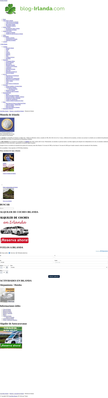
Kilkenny (8, 54)
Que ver (5, 74)
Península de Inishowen (11, 71)
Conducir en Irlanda (10, 32)
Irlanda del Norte (7, 92)
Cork (7, 50)
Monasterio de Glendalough (12, 75)
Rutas (4, 102)
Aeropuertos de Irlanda (11, 29)
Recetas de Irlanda (13, 88)
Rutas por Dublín (10, 106)
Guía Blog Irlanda (13, 396)
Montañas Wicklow (10, 65)
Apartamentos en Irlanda (11, 39)
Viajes (4, 35)
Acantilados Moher (10, 61)
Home (4, 19)
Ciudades (5, 46)
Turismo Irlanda (3, 0)
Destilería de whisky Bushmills (13, 98)
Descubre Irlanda (10, 48)
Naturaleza (5, 59)
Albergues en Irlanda (11, 40)
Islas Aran (8, 70)
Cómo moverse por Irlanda (12, 22)
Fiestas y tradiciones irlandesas (10, 320)
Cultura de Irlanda (7, 316)
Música (4, 314)
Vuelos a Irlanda (7, 27)
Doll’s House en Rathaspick (12, 83)
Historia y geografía (7, 313)
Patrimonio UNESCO (8, 108)
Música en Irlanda (10, 317)
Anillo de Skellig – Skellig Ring (13, 104)
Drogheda (8, 58)
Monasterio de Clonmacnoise (12, 78)
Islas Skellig (8, 63)
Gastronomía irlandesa (11, 87)
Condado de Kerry (10, 57)
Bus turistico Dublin (10, 24)
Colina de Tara (9, 77)
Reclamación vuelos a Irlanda (13, 28)
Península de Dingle (10, 69)
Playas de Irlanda (10, 73)
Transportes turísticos (11, 26)
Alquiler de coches (7, 31)
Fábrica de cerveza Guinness (12, 79)
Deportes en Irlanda (10, 90)
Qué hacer (5, 85)
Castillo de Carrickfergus (11, 99)
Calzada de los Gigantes (11, 66)
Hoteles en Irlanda (10, 37)
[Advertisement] (6, 371)
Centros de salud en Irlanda (12, 91)
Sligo (7, 56)
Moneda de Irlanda (7, 312)
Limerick (8, 53)
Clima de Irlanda (7, 309)
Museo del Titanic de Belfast (12, 95)
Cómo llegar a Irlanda (8, 20)
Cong (7, 82)
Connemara (8, 67)
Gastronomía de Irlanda (8, 318)
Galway (8, 52)
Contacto (5, 41)
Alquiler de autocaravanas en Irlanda (14, 33)
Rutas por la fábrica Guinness (13, 107)
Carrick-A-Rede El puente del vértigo (14, 100)
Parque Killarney (10, 62)
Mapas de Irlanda (7, 310)
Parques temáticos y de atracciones (14, 86)
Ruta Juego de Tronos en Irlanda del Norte (16, 103)
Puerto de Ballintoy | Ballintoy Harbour (15, 96)
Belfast (7, 94)
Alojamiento (6, 36)
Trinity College (9, 81)
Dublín (7, 49)
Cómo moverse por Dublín (12, 23)
